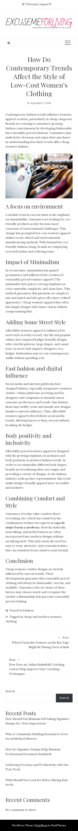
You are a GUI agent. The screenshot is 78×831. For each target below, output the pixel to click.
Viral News (41, 825)
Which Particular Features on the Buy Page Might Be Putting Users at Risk (40, 642)
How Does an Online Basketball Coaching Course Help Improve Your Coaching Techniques (36, 667)
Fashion (28, 610)
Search (10, 691)
